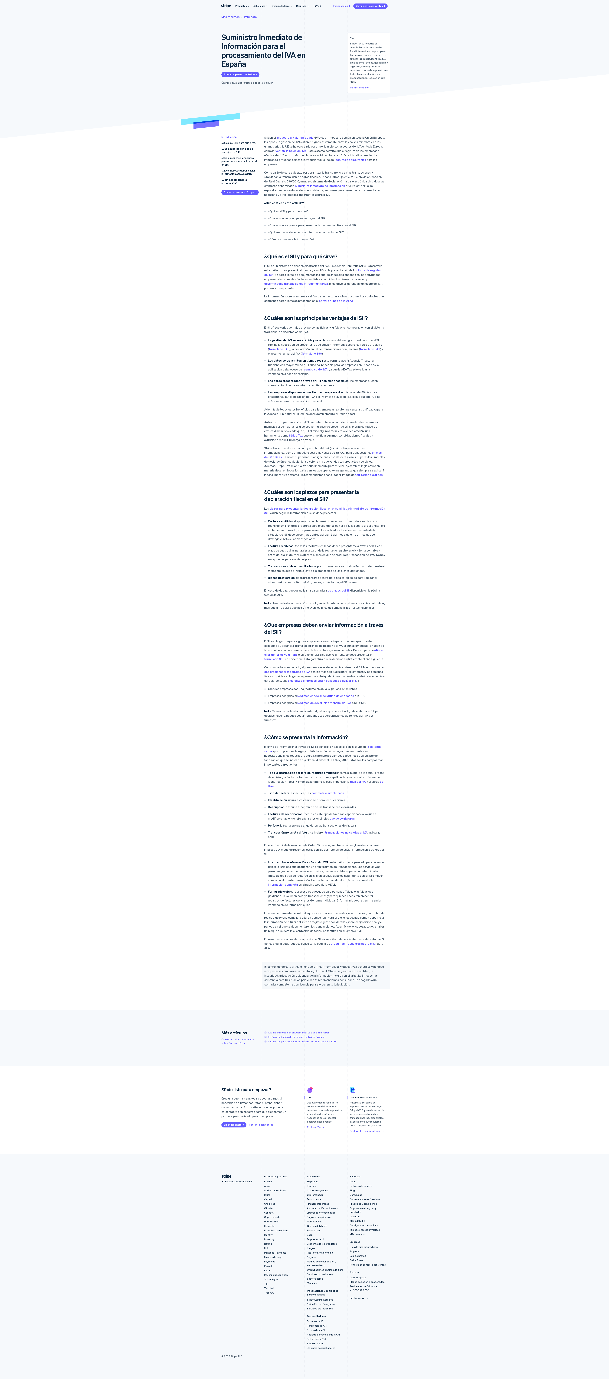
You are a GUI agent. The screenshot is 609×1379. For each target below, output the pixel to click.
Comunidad (356, 1194)
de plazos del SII (339, 590)
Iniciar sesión (340, 5)
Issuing (268, 1243)
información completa (283, 884)
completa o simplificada (328, 793)
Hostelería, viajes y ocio (320, 1252)
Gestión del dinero (317, 1226)
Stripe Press (356, 1260)
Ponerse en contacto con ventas (368, 1264)
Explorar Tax (314, 1127)
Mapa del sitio (357, 1220)
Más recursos (230, 17)
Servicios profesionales (320, 1274)
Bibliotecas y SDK (316, 1339)
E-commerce (314, 1199)
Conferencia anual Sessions (365, 1199)
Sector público (315, 1278)
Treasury (269, 1292)
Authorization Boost (275, 1190)
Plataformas (314, 1230)
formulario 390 (312, 353)
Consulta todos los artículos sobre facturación (237, 1041)
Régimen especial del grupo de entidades (325, 696)
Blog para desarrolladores (321, 1347)
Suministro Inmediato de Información (320, 186)
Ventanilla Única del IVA (291, 151)
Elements (269, 1226)
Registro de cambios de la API (323, 1334)
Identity (268, 1234)
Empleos (354, 1251)
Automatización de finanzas (322, 1208)
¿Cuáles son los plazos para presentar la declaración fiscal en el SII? (239, 161)
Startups (312, 1185)
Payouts (268, 1266)
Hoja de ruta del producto (364, 1246)
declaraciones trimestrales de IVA (287, 671)
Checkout (269, 1203)
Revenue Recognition (276, 1274)
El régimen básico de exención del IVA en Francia (296, 1037)
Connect (269, 1212)
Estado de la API (316, 1330)
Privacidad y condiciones (363, 1203)
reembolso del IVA (315, 369)
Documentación (315, 1321)
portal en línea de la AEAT (336, 301)
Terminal (269, 1288)
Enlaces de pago (273, 1257)
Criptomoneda (272, 1217)
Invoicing (269, 1239)
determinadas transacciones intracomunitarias (296, 283)
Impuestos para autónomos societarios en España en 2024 (302, 1041)
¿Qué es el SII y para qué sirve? (238, 143)
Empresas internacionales (321, 1212)
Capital (268, 1199)
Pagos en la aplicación (319, 1217)
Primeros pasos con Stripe (239, 74)
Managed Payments (275, 1252)
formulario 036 (274, 659)
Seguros (311, 1257)
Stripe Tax (296, 435)
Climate (268, 1208)
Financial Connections (276, 1230)
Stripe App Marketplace (320, 1299)
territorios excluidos (369, 475)
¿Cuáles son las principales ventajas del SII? (237, 150)
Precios (268, 1181)
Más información (359, 87)
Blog (352, 1190)
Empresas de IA (315, 1239)
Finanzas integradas (318, 1203)
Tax (266, 1283)
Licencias (355, 1216)
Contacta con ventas (261, 1124)
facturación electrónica (350, 159)
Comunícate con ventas (369, 5)
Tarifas (317, 5)
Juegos (311, 1248)
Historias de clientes (361, 1185)
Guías (353, 1181)
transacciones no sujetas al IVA (346, 832)
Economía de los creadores (322, 1243)
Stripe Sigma (271, 1279)
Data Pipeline (271, 1221)
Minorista (312, 1283)
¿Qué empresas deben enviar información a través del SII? (238, 172)
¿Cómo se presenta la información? (234, 181)
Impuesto (250, 17)
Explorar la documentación (365, 1131)
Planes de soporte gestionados (367, 1281)
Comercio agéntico (317, 1190)
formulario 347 (370, 349)
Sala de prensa (358, 1255)
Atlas (267, 1185)
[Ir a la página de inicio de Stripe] (225, 1176)
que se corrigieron (342, 818)
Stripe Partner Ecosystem (321, 1304)
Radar (267, 1270)
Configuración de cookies (364, 1225)
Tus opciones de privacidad (365, 1229)
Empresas (312, 1181)
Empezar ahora (233, 1124)
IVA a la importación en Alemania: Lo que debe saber (298, 1032)
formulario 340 (279, 349)
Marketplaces (314, 1221)
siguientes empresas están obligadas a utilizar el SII (323, 680)
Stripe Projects (315, 1343)
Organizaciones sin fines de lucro (325, 1269)
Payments (269, 1261)
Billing (267, 1194)
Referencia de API (317, 1325)
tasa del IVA (358, 781)
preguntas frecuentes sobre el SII (353, 943)
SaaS (310, 1234)
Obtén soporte (358, 1277)
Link (266, 1248)
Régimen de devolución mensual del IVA (324, 703)
